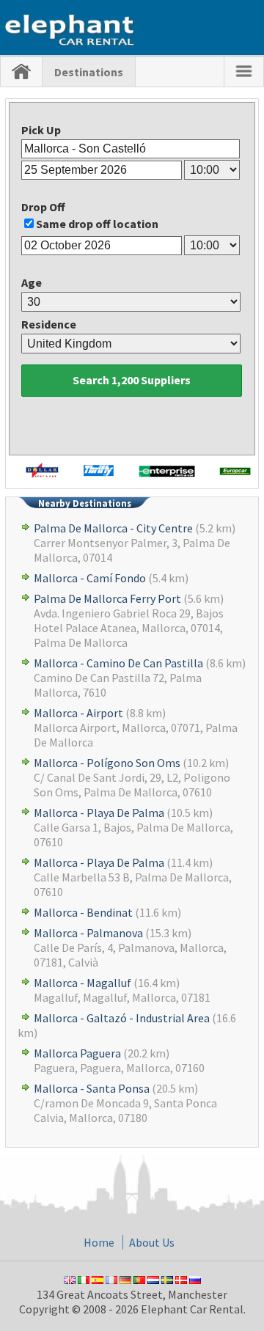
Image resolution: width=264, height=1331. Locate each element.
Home (99, 1242)
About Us (152, 1242)
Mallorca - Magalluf (82, 982)
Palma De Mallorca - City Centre (113, 528)
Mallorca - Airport (78, 712)
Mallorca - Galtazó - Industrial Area (122, 1018)
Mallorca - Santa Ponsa (92, 1088)
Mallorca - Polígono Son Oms (107, 762)
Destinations (88, 72)
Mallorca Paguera (77, 1053)
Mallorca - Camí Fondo (90, 578)
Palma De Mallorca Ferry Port (107, 598)
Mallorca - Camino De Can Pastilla (118, 663)
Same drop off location (97, 223)
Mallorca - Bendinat (83, 912)
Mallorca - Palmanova (88, 932)
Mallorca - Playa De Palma (99, 812)
